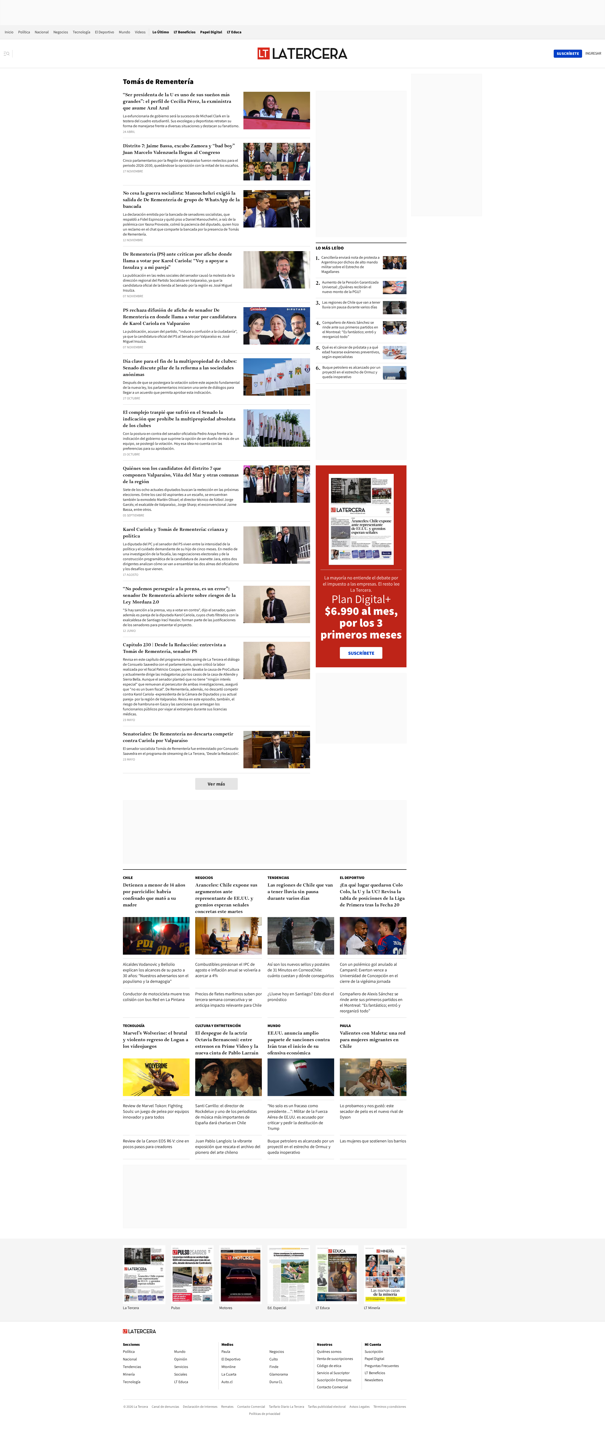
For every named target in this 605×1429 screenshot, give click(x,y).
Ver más (216, 784)
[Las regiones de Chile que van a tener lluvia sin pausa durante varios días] (394, 307)
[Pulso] (192, 1302)
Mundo (124, 32)
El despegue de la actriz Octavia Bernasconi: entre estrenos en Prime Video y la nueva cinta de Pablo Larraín (227, 1043)
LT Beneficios (184, 32)
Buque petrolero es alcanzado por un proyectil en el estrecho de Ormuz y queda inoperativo (351, 372)
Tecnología (81, 32)
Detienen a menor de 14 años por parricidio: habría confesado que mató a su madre (154, 895)
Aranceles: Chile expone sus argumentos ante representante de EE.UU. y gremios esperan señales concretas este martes (226, 898)
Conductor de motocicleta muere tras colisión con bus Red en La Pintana (156, 996)
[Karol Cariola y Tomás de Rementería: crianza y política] (276, 545)
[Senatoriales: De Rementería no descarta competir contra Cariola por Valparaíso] (276, 750)
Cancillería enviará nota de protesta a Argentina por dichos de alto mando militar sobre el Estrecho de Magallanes (350, 264)
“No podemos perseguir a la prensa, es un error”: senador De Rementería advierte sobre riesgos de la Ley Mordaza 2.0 (179, 596)
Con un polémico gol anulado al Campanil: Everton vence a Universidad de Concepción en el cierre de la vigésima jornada (369, 972)
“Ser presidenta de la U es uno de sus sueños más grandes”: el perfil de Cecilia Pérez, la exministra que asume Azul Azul (177, 102)
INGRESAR (593, 53)
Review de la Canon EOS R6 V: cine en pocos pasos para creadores (156, 1143)
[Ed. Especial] (289, 1302)
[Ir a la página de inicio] (302, 53)
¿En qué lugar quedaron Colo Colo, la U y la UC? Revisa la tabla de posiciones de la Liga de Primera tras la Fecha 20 (372, 895)
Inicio (9, 32)
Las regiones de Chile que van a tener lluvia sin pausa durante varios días (351, 305)
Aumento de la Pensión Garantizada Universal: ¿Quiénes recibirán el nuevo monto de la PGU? (350, 287)
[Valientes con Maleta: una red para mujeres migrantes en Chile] (373, 1077)
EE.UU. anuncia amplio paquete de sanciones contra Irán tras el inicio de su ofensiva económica (299, 1043)
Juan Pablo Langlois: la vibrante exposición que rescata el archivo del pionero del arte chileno (227, 1146)
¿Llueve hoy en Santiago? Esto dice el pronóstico (301, 996)
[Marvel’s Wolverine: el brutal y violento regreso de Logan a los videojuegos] (156, 1077)
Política (24, 32)
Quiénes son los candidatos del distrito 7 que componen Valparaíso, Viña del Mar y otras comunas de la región (181, 475)
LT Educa (234, 32)
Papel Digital (211, 32)
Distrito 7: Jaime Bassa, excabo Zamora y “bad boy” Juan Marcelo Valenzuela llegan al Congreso (179, 149)
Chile (128, 877)
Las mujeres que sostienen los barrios (373, 1141)
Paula (345, 1025)
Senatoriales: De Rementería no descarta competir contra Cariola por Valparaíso (178, 737)
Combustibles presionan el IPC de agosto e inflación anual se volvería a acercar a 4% (227, 969)
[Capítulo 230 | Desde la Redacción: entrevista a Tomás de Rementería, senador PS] (276, 660)
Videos (140, 32)
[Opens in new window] (240, 1302)
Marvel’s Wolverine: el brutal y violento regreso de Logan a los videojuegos (155, 1040)
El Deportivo (104, 32)
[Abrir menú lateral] (8, 53)
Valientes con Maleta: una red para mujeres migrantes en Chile (373, 1040)
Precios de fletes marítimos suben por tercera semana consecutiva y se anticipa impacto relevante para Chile (228, 999)
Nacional (42, 32)
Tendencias (278, 877)
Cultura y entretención (218, 1025)
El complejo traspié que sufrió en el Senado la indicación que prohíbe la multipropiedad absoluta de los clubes (179, 419)
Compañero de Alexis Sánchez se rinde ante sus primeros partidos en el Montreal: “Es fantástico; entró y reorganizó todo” (350, 329)
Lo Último (160, 32)
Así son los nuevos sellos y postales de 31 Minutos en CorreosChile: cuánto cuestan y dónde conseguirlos (301, 969)
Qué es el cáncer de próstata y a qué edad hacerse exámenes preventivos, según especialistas (351, 352)
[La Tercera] (144, 1302)
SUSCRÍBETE (361, 653)
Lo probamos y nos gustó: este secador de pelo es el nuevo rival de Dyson (371, 1111)
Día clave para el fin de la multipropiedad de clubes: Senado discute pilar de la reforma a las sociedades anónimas (180, 368)
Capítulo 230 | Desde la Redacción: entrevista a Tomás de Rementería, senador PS (174, 648)
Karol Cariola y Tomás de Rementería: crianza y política (175, 533)
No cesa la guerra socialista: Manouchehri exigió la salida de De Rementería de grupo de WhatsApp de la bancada (181, 200)
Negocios (60, 32)
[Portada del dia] (361, 562)
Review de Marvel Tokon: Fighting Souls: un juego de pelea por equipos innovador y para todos (156, 1111)
